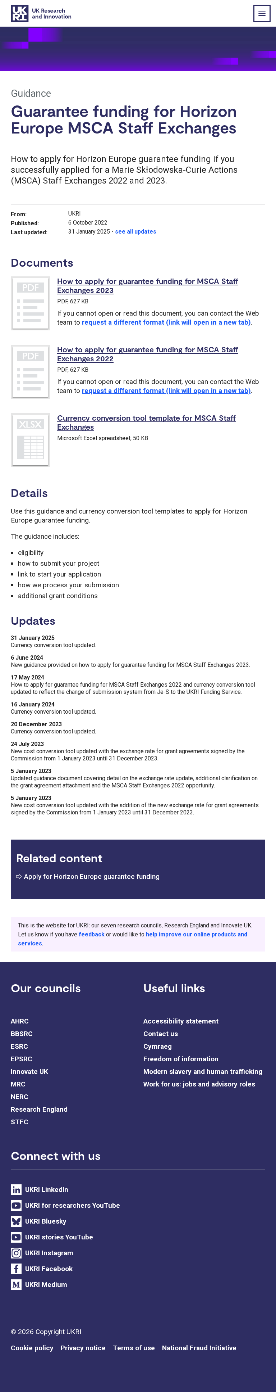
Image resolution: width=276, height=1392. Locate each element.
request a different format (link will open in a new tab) (166, 322)
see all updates (135, 231)
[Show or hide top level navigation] (262, 13)
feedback (92, 934)
